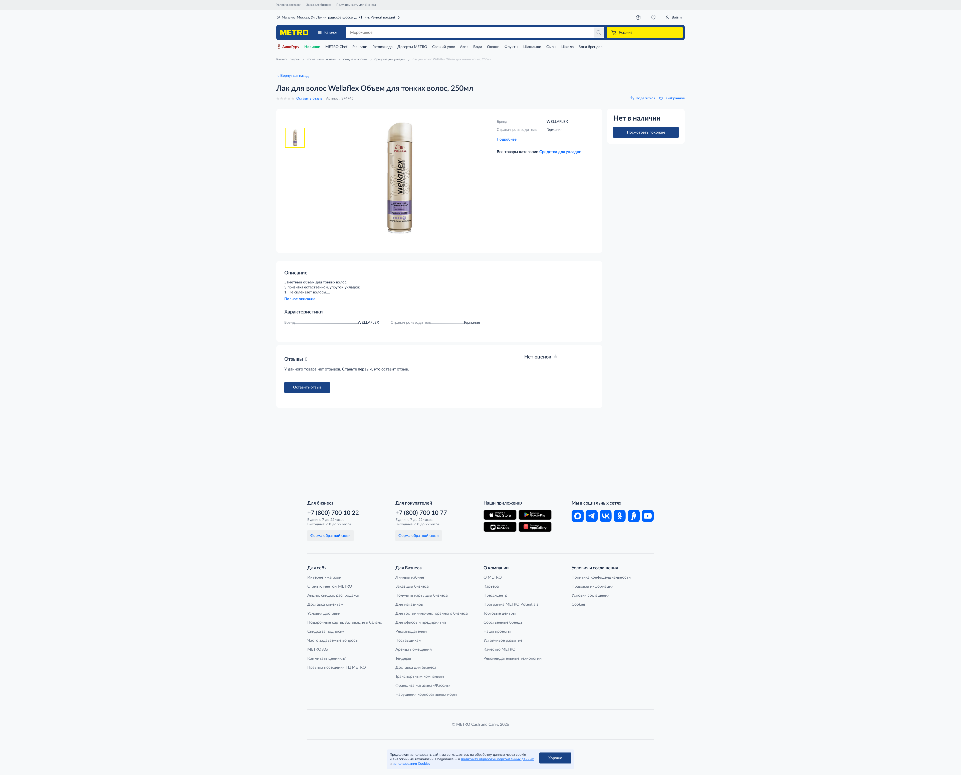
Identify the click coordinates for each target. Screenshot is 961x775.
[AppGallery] (535, 527)
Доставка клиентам (325, 604)
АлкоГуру (290, 47)
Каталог (330, 32)
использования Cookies (411, 763)
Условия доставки (288, 4)
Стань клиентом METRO (329, 586)
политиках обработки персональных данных (497, 759)
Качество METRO (500, 649)
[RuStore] (500, 527)
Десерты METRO (412, 47)
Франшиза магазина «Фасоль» (422, 685)
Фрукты (511, 47)
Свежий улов (443, 47)
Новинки (312, 47)
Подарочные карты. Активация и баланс (344, 622)
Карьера (491, 586)
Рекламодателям (411, 631)
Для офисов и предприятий (420, 622)
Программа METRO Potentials (511, 604)
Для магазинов (409, 604)
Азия (464, 47)
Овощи (493, 47)
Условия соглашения (590, 595)
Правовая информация (592, 586)
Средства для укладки (560, 152)
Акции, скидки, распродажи (333, 595)
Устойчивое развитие (503, 640)
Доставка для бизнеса (415, 667)
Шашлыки (532, 47)
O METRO (493, 577)
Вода (477, 47)
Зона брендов (590, 47)
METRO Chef (336, 47)
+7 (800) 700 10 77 (421, 513)
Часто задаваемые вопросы (332, 640)
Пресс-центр (495, 595)
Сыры (551, 47)
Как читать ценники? (326, 658)
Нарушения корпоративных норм (426, 694)
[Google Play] (535, 515)
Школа (567, 47)
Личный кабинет (410, 577)
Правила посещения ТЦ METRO (336, 667)
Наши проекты (497, 631)
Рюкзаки (359, 47)
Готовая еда (382, 47)
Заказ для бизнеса (318, 4)
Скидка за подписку (325, 631)
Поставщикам (408, 640)
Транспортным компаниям (419, 676)
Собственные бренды (504, 622)
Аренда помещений (413, 649)
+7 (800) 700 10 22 (333, 513)
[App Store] (500, 515)
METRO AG (317, 649)
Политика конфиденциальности (601, 577)
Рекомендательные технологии (513, 658)
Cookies (579, 604)
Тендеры (403, 658)
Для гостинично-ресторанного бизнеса (431, 613)
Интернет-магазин (324, 577)
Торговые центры (500, 613)
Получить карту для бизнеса (356, 4)
